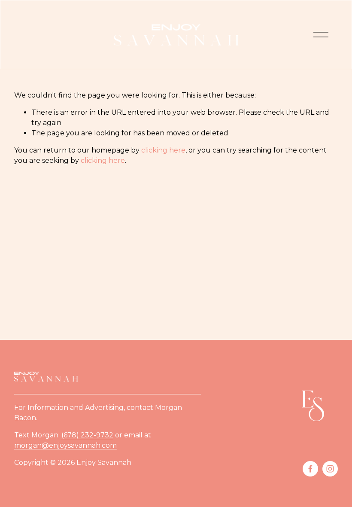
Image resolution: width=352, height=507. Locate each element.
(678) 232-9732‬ (87, 435)
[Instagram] (330, 468)
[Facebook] (310, 468)
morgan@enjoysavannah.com (65, 445)
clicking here (163, 150)
